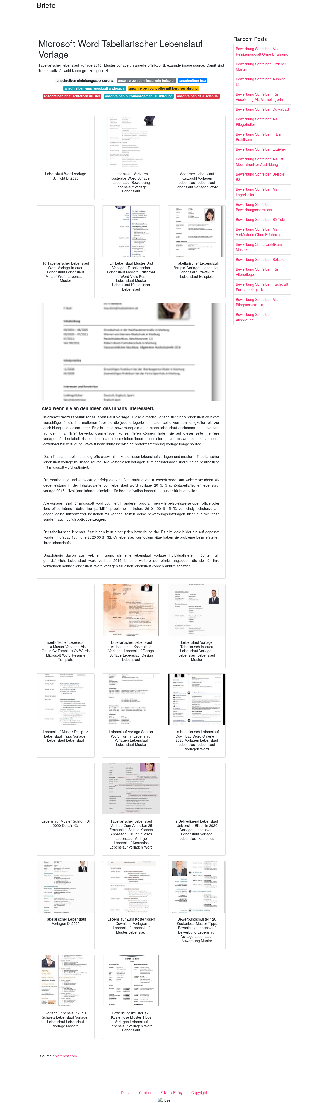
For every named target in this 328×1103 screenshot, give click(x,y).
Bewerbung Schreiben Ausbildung (254, 317)
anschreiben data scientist (198, 96)
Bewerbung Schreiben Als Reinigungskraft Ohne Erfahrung (262, 51)
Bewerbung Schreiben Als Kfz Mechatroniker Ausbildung (260, 161)
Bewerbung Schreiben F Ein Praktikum (258, 136)
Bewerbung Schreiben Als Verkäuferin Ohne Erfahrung (258, 232)
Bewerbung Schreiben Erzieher (261, 149)
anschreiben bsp (192, 80)
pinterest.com (66, 1055)
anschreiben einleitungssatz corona (85, 80)
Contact (145, 1092)
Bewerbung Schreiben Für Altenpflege (257, 272)
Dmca (125, 1092)
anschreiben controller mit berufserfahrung (163, 88)
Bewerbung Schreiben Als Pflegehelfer (257, 121)
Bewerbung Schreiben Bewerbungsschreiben (254, 207)
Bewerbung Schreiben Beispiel (260, 259)
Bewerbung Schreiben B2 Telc (260, 219)
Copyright (199, 1092)
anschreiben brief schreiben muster (72, 96)
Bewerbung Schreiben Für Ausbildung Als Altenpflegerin (259, 96)
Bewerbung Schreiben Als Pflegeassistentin (257, 302)
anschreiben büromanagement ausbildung (138, 96)
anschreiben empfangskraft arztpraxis (95, 88)
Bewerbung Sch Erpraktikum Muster (259, 247)
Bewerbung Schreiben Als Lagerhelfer (257, 192)
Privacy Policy (171, 1092)
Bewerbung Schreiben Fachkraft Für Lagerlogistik (262, 287)
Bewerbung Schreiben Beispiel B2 (260, 176)
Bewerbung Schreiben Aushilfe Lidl (260, 81)
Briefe (46, 5)
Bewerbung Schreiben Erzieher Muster (261, 66)
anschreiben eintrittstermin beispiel (146, 80)
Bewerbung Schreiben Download (262, 109)
